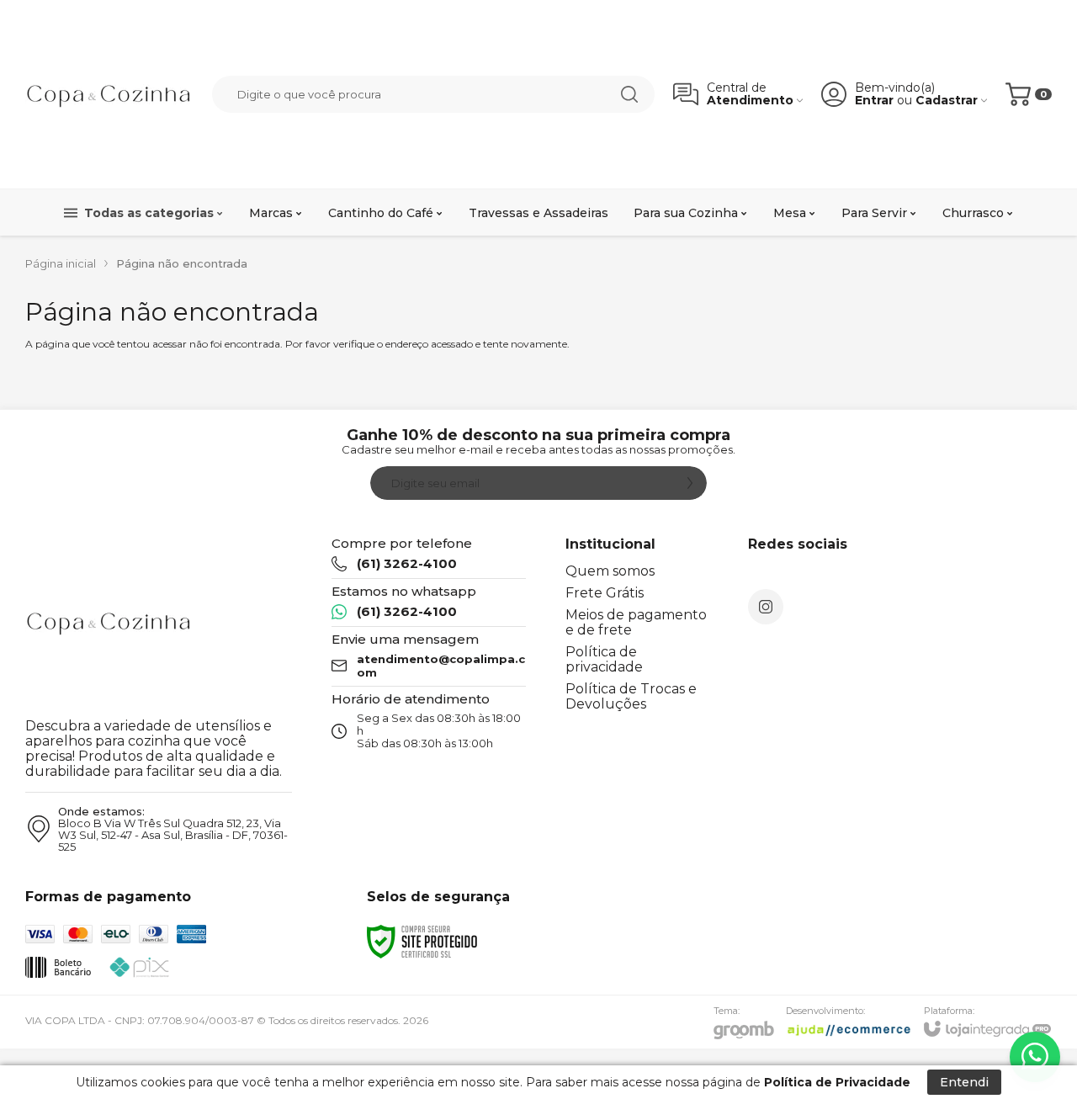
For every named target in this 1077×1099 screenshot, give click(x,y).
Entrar (874, 100)
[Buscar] (629, 94)
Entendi (964, 1082)
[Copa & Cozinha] (109, 94)
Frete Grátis (604, 593)
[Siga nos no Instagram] (765, 606)
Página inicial (60, 263)
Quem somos (610, 571)
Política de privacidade (604, 659)
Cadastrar (946, 100)
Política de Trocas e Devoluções (631, 696)
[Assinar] (690, 483)
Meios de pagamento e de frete (636, 622)
